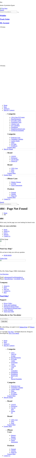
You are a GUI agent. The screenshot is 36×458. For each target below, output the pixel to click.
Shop (5, 107)
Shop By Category (9, 110)
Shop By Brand (8, 149)
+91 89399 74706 (19, 279)
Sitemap (6, 234)
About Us (6, 108)
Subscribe (4, 321)
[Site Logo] (3, 8)
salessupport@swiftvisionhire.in (13, 277)
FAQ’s (6, 233)
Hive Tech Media (14, 333)
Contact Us (7, 199)
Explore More (8, 175)
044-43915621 (8, 279)
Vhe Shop (11, 331)
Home (5, 105)
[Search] (18, 12)
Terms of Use (23, 327)
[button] (2, 10)
